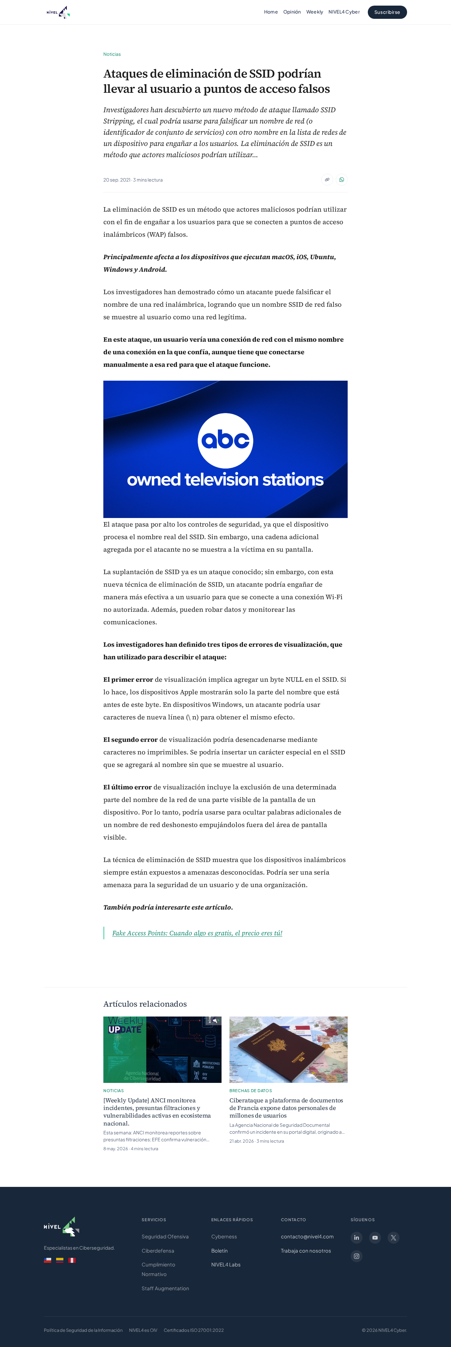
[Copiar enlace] (327, 180)
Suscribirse (387, 12)
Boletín (219, 1250)
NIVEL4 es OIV (143, 1330)
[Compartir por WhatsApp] (342, 180)
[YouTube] (375, 1238)
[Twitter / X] (393, 1238)
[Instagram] (357, 1256)
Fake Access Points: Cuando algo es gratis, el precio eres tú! (197, 933)
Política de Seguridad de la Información (83, 1330)
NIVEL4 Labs (226, 1264)
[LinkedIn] (357, 1238)
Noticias (112, 54)
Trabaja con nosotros (306, 1250)
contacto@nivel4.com (307, 1236)
